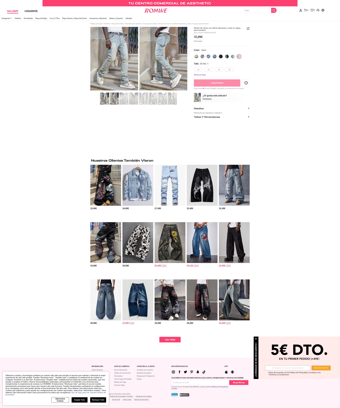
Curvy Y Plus (55, 18)
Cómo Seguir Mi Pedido (122, 379)
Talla (200, 64)
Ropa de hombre (118, 24)
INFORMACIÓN (97, 366)
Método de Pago (120, 382)
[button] (246, 83)
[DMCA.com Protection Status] (184, 394)
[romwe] (156, 10)
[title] (170, 160)
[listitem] (105, 192)
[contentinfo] (93, 208)
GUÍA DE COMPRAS (121, 366)
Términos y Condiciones (279, 375)
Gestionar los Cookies (144, 396)
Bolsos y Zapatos (116, 18)
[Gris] (226, 56)
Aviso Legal (127, 399)
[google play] (232, 371)
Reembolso (118, 376)
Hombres (107, 24)
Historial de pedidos (144, 373)
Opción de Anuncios (141, 399)
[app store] (226, 371)
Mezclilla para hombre (133, 24)
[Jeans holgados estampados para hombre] (202, 185)
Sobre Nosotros (97, 370)
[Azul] (196, 56)
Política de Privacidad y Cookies (121, 396)
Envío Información (120, 370)
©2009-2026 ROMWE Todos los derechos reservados (111, 394)
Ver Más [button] (170, 339)
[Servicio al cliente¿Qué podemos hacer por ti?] (318, 10)
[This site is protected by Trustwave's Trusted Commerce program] (174, 394)
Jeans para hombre (150, 24)
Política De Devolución (122, 373)
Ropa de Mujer (41, 18)
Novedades (28, 18)
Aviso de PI (116, 399)
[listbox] (300, 10)
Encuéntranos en (179, 366)
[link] (170, 3)
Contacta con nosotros (145, 370)
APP (226, 366)
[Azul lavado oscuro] (233, 56)
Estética (18, 18)
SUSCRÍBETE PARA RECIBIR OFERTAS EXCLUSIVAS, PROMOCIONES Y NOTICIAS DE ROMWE (207, 378)
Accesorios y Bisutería (98, 18)
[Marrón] (220, 56)
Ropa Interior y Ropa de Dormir (74, 18)
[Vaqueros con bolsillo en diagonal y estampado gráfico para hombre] (170, 185)
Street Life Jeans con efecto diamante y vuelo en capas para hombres (217, 29)
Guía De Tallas (119, 385)
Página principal (96, 24)
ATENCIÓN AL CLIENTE (146, 366)
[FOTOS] (138, 59)
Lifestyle (129, 18)
